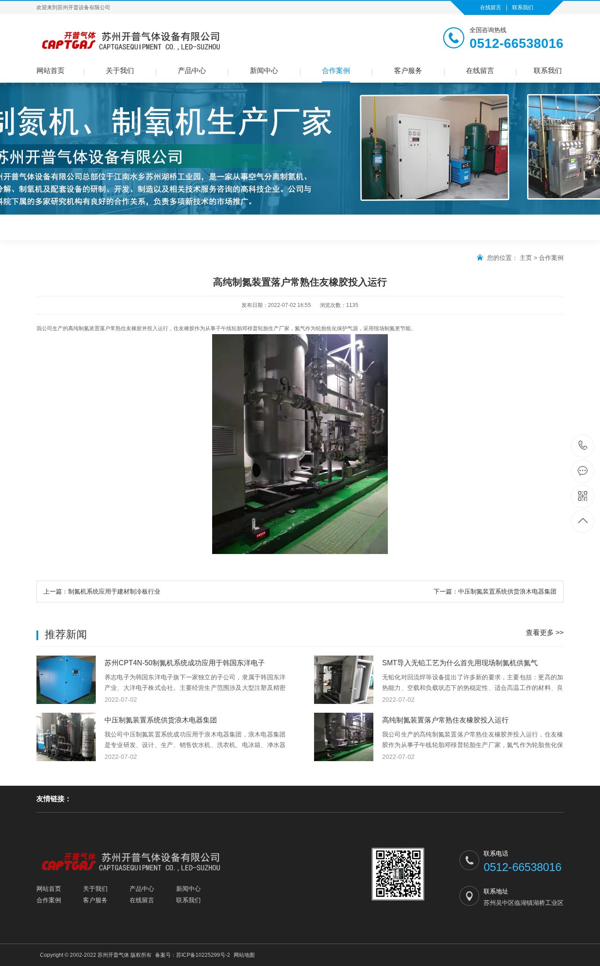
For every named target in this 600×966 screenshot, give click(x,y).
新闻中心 (264, 70)
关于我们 (120, 70)
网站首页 (50, 70)
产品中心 (192, 70)
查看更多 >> (545, 632)
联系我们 (522, 7)
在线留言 (490, 7)
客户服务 (408, 70)
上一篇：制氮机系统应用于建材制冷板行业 (101, 591)
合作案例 (336, 70)
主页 (526, 257)
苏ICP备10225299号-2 (203, 955)
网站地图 (244, 955)
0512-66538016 (583, 446)
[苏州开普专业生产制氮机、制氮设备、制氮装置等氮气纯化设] (130, 40)
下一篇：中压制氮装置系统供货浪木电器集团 (495, 591)
